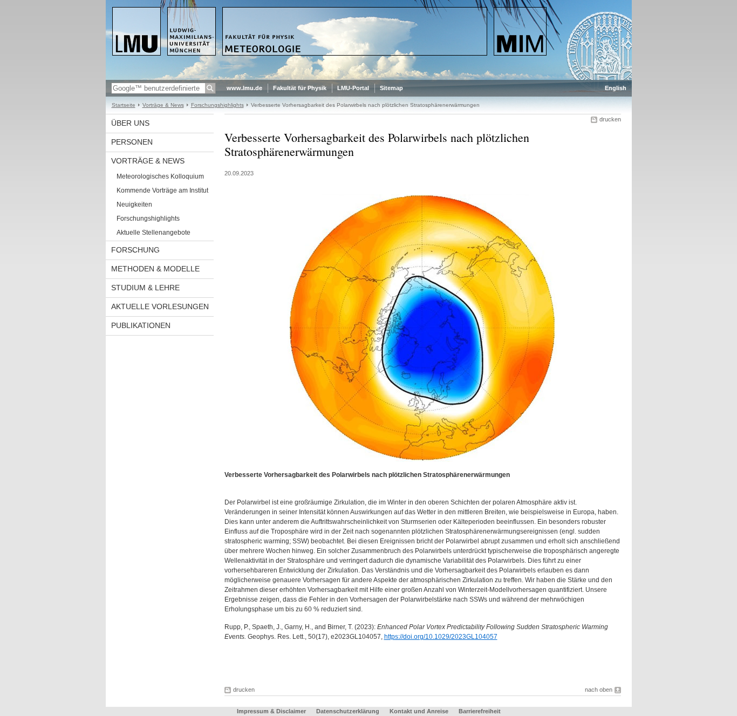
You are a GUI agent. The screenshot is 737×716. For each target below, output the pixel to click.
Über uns (130, 123)
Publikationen (140, 325)
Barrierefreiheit (480, 711)
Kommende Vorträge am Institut (162, 190)
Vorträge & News (163, 105)
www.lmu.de (244, 88)
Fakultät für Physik (299, 88)
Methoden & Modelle (155, 268)
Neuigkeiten (134, 204)
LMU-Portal (353, 88)
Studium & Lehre (145, 287)
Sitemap (391, 88)
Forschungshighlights (217, 105)
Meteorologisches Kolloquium (160, 176)
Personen (132, 142)
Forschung (135, 250)
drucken (610, 119)
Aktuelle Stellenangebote (153, 232)
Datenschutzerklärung (347, 711)
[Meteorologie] (369, 77)
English (615, 88)
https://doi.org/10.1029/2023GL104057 (440, 636)
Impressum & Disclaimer (271, 711)
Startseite (123, 105)
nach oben (598, 689)
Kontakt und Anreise (419, 711)
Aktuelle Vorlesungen (160, 306)
